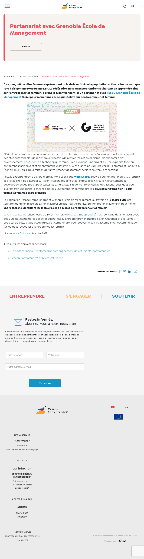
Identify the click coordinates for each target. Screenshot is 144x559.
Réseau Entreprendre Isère (86, 214)
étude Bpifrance (21, 233)
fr (136, 6)
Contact (22, 517)
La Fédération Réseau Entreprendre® (22, 486)
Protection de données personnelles (22, 536)
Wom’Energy (82, 177)
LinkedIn (126, 408)
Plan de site (22, 540)
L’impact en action (22, 499)
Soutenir (123, 296)
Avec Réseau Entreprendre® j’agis (22, 449)
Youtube (112, 408)
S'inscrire (45, 383)
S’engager (78, 296)
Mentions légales (23, 532)
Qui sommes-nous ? (22, 481)
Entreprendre (27, 296)
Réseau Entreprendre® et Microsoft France (37, 258)
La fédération (22, 468)
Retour (26, 46)
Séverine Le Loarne (15, 214)
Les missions (22, 435)
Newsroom (22, 513)
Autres (22, 507)
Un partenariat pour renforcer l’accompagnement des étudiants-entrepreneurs (60, 251)
